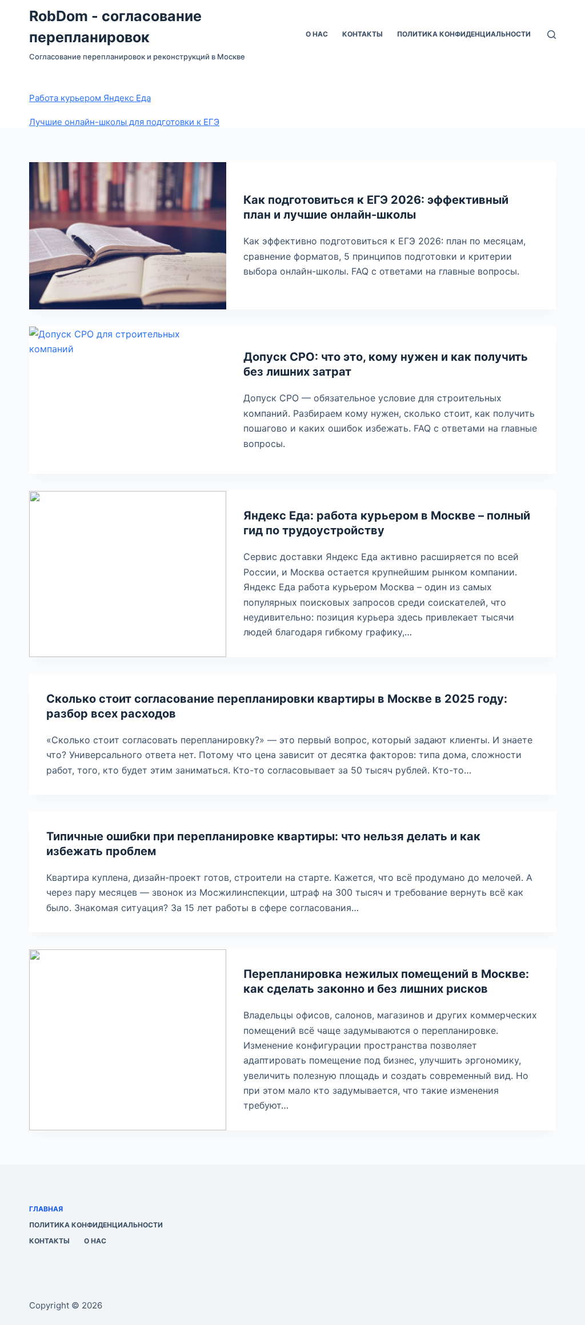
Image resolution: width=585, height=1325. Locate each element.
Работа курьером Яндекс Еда (90, 97)
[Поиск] (551, 34)
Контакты (362, 34)
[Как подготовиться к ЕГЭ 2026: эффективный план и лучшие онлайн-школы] (127, 235)
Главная (46, 1209)
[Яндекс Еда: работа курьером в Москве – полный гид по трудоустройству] (127, 574)
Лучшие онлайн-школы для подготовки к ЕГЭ (124, 121)
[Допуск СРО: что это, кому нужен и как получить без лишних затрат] (127, 400)
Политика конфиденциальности (464, 34)
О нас (317, 34)
